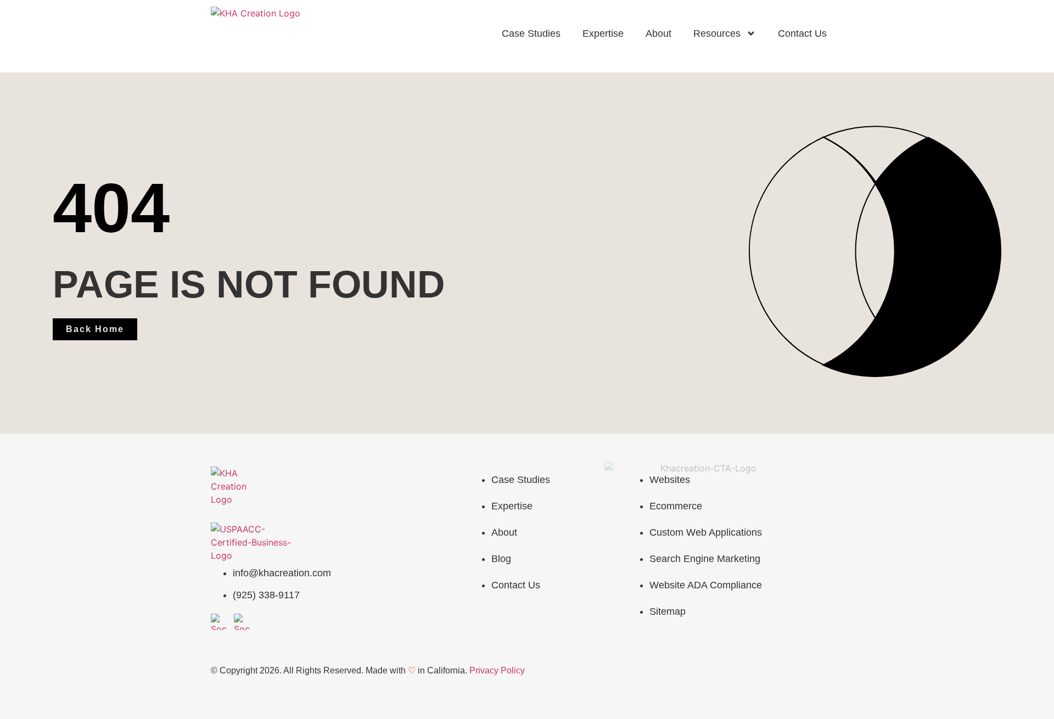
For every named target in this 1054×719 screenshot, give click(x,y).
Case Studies (531, 33)
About (658, 33)
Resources (717, 33)
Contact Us (802, 33)
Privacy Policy (497, 670)
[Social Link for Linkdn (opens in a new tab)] (242, 622)
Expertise (603, 33)
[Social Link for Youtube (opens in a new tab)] (219, 622)
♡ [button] (412, 670)
